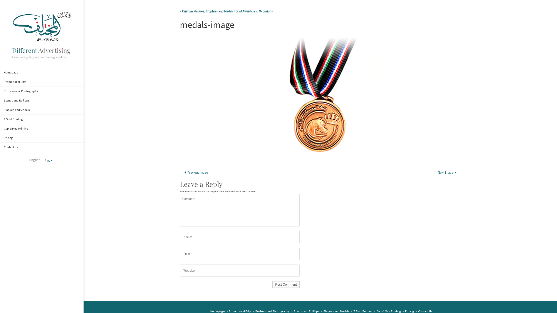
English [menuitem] (34, 160)
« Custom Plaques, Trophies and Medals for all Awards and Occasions (226, 11)
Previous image (197, 172)
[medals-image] (320, 97)
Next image (445, 172)
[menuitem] (35, 160)
